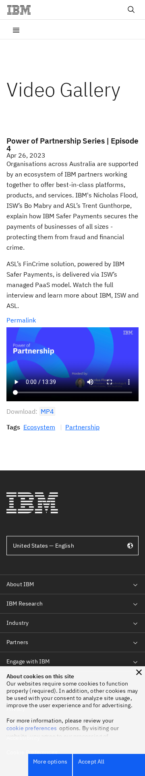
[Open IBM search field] (131, 9)
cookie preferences (31, 728)
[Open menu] (16, 29)
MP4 (47, 411)
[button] (139, 672)
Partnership (82, 427)
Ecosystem (39, 427)
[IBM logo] (22, 9)
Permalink (21, 320)
